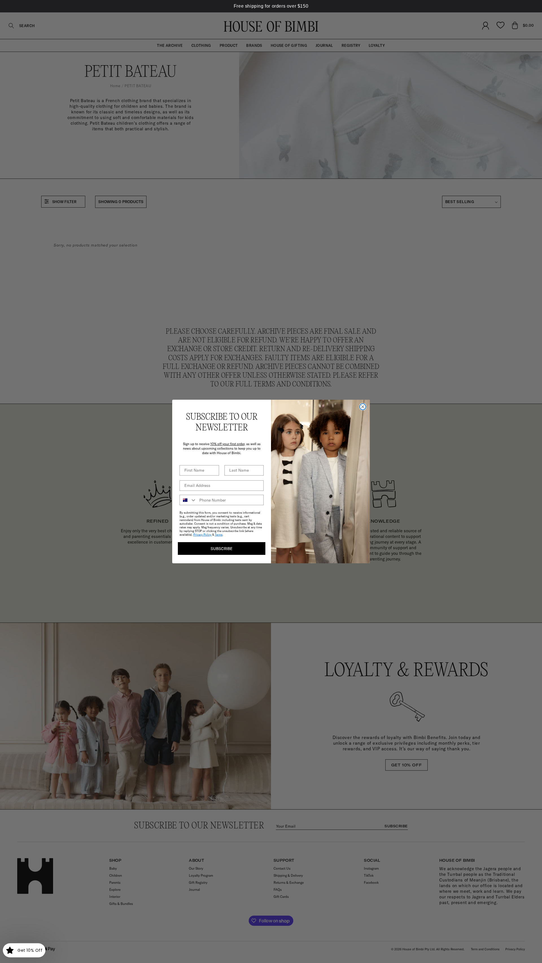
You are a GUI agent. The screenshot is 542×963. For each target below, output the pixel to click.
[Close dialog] (363, 407)
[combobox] (188, 500)
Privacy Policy (202, 535)
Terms (218, 535)
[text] (271, 6)
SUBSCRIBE (222, 548)
